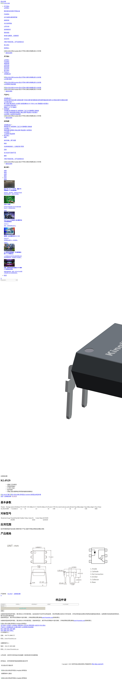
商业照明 (18, 114)
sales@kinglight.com (47, 617)
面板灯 (6, 107)
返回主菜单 (9, 53)
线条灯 (15, 107)
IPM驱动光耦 (64, 100)
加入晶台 (42, 625)
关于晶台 (6, 6)
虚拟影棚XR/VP (25, 103)
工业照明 (12, 114)
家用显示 (18, 112)
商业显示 (29, 112)
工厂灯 (10, 107)
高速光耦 (13, 100)
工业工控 (26, 110)
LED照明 (6, 114)
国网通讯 (32, 110)
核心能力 (6, 135)
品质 (11, 629)
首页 (2, 496)
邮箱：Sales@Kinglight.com (8, 638)
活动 (5, 210)
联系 (5, 275)
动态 (5, 177)
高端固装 (40, 103)
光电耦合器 (7, 74)
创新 (5, 629)
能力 (2, 629)
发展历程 (20, 625)
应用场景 (6, 109)
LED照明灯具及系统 (10, 84)
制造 (8, 629)
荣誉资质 (31, 625)
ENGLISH (7, 3)
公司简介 (9, 625)
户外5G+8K (33, 103)
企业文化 (37, 625)
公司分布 (26, 625)
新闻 (5, 179)
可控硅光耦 (27, 100)
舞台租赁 (12, 103)
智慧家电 (20, 110)
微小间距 (6, 103)
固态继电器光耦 (35, 100)
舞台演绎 (23, 112)
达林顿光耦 (20, 100)
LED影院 (18, 103)
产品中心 (6, 72)
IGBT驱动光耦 (55, 100)
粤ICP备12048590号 (97, 664)
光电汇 (6, 242)
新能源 (37, 110)
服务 (14, 629)
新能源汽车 (14, 110)
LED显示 (6, 112)
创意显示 (45, 103)
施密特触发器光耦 (45, 100)
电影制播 (12, 112)
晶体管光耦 (7, 100)
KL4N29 (14, 496)
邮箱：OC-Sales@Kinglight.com (10, 649)
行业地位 (14, 625)
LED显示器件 (8, 79)
